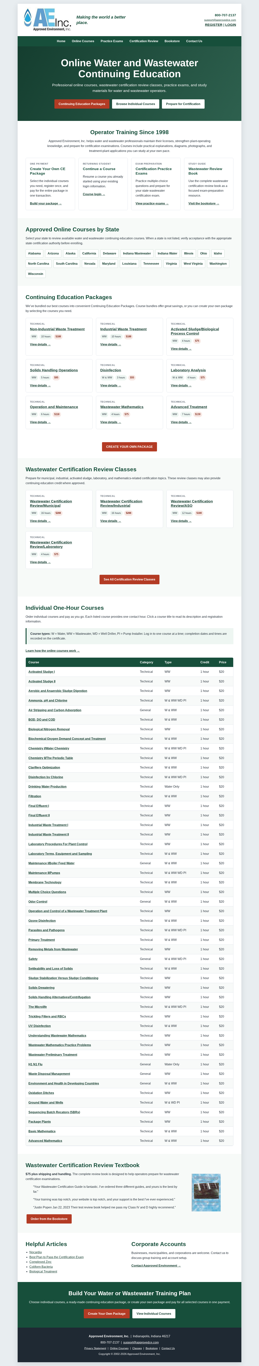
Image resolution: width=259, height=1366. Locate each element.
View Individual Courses (154, 1313)
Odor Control (37, 901)
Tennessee (151, 263)
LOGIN (230, 25)
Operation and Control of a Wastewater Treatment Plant (67, 911)
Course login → (94, 194)
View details (40, 344)
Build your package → (46, 203)
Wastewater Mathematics (122, 407)
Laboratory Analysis (188, 370)
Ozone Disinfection (42, 920)
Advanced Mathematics (45, 1140)
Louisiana (129, 263)
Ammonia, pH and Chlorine (47, 700)
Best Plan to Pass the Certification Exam (56, 1257)
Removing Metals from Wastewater (53, 949)
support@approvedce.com (220, 19)
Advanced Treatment (189, 407)
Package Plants (39, 1121)
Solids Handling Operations (54, 370)
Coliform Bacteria (41, 1266)
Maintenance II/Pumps (44, 872)
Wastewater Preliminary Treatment (52, 1054)
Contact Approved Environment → (156, 1265)
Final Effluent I (38, 805)
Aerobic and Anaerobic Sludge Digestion (57, 690)
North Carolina (38, 263)
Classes (137, 1348)
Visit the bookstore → (203, 203)
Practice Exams (112, 41)
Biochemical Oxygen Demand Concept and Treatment (67, 738)
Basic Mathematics (42, 1131)
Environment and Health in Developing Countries (63, 1083)
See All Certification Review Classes (129, 579)
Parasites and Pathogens (46, 930)
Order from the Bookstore (49, 1219)
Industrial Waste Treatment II (48, 834)
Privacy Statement (95, 1348)
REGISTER (213, 25)
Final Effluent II (39, 815)
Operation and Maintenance (54, 407)
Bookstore (172, 41)
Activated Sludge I (41, 671)
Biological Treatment (43, 1271)
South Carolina (67, 263)
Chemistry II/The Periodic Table (50, 758)
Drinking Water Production (47, 786)
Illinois (188, 253)
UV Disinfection (39, 1026)
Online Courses (83, 41)
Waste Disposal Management (49, 1073)
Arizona (53, 253)
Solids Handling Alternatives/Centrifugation (59, 997)
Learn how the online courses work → (53, 650)
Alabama (34, 253)
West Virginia (193, 263)
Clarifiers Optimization (44, 767)
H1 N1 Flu (35, 1064)
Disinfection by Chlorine (45, 777)
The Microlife (37, 1006)
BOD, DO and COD (41, 719)
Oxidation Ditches (41, 1093)
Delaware (109, 253)
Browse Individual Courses (135, 104)
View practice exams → (152, 203)
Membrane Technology (44, 882)
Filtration (34, 796)
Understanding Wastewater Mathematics (57, 1035)
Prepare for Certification (183, 104)
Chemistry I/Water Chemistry (48, 748)
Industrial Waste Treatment (123, 329)
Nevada (89, 263)
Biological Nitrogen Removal (49, 729)
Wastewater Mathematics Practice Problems (59, 1045)
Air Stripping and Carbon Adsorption (54, 710)
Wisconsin (35, 273)
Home (61, 41)
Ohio (203, 253)
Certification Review (144, 41)
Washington (218, 263)
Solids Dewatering (41, 987)
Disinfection (110, 370)
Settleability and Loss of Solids (50, 968)
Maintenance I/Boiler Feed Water (51, 863)
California (89, 253)
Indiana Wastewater (137, 253)
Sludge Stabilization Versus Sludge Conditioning (63, 978)
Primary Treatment (41, 939)
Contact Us (194, 41)
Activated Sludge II (41, 681)
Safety (33, 959)
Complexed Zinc (40, 1261)
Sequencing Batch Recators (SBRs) (54, 1112)
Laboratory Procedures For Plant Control (57, 844)
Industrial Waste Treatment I (48, 825)
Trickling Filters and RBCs (47, 1016)
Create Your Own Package (107, 1313)
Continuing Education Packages (82, 104)
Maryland (108, 263)
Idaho (218, 253)
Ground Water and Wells (45, 1102)
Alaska (70, 253)
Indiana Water (167, 253)
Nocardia (35, 1252)
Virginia (171, 263)
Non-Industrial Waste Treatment (57, 329)
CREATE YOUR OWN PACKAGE (129, 446)
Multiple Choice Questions (47, 892)
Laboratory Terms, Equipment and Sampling (60, 853)
